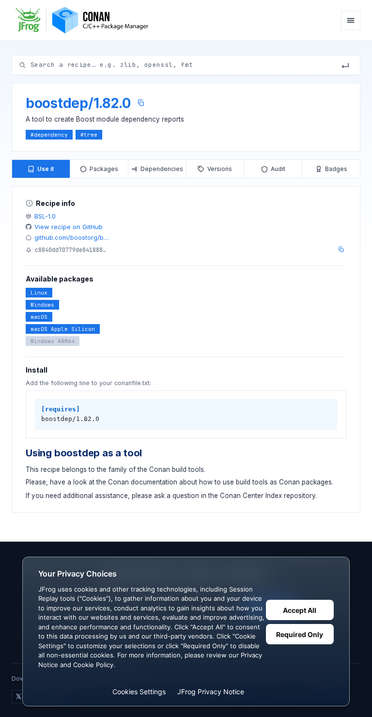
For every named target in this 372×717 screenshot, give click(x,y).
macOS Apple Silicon (63, 329)
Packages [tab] (104, 168)
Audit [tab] (278, 168)
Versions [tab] (219, 168)
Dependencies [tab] (161, 168)
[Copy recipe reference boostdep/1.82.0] (141, 103)
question (185, 495)
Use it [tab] (45, 168)
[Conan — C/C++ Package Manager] (85, 20)
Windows (42, 304)
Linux (39, 292)
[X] (18, 696)
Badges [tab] (336, 168)
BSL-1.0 (45, 216)
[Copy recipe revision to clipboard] (341, 249)
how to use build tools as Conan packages (265, 482)
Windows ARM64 (53, 341)
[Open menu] (350, 20)
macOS (39, 316)
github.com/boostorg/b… (71, 237)
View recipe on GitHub (68, 227)
